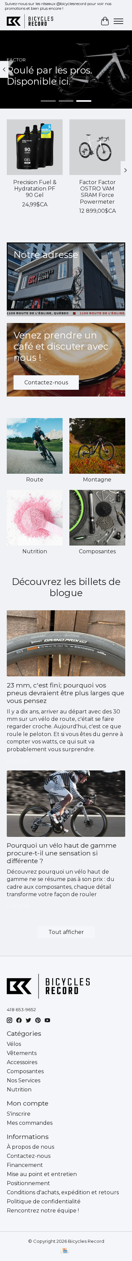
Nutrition (34, 551)
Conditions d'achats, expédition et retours (63, 1192)
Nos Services (23, 1080)
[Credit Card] (65, 1251)
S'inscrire (18, 1114)
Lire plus (18, 760)
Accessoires (22, 1062)
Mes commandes (29, 1123)
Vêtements (22, 1053)
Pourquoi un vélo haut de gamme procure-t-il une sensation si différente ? (61, 853)
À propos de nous (30, 1147)
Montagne (97, 479)
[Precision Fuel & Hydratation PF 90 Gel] (35, 147)
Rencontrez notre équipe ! (43, 1210)
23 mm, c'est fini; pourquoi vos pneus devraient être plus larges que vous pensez (65, 693)
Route (34, 479)
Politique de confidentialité (44, 1201)
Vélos (14, 1044)
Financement (25, 1165)
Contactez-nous (28, 1156)
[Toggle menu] (118, 21)
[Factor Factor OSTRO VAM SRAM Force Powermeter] (97, 147)
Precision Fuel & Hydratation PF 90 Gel (35, 188)
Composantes (97, 551)
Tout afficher (66, 932)
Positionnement (28, 1183)
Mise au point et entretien (42, 1174)
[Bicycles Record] (30, 21)
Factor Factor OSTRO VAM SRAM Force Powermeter (97, 192)
